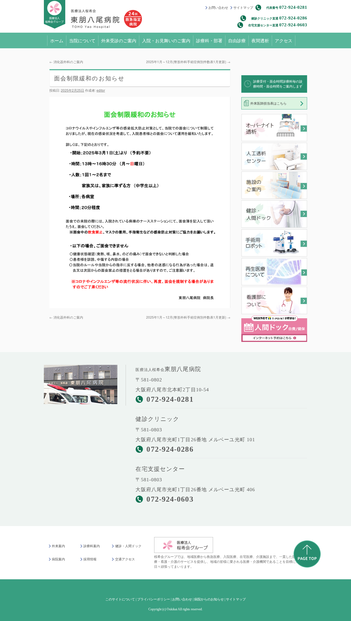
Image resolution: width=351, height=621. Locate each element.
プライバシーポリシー (153, 599)
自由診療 (237, 40)
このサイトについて (120, 599)
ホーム (56, 40)
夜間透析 (260, 40)
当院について (82, 40)
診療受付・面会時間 (277, 84)
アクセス (283, 40)
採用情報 (90, 559)
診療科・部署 (209, 40)
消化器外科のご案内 (66, 61)
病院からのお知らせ (209, 599)
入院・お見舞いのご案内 (166, 40)
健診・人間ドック (128, 546)
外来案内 (58, 546)
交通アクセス (125, 559)
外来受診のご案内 (118, 40)
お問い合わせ (218, 8)
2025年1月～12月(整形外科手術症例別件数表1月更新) (188, 61)
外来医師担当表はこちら (268, 103)
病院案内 (58, 559)
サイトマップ (243, 8)
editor (101, 90)
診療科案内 (91, 546)
